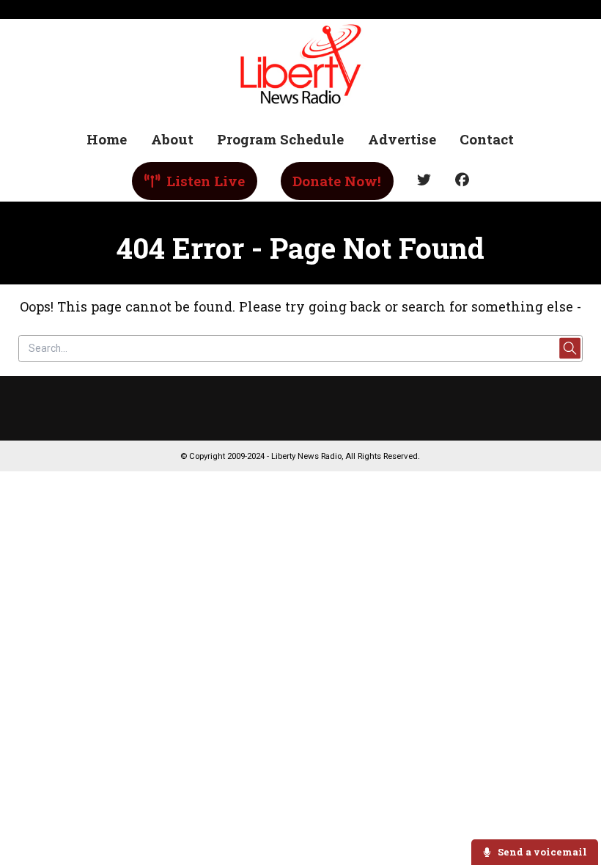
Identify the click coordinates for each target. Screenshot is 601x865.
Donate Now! (336, 181)
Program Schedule (280, 139)
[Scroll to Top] (572, 807)
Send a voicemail (541, 851)
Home (106, 139)
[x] (424, 181)
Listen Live (204, 181)
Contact (487, 139)
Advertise (402, 139)
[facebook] (462, 181)
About (172, 139)
